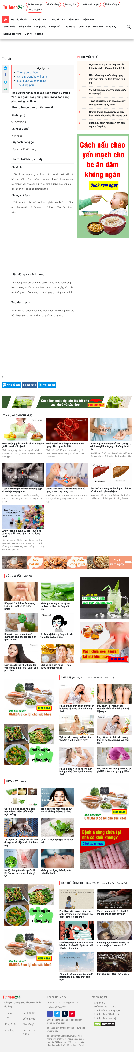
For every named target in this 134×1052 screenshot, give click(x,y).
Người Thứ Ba (108, 883)
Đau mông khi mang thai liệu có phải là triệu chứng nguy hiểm (114, 770)
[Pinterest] (72, 1014)
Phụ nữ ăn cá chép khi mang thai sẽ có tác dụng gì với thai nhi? (113, 740)
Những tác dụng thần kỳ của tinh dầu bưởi (56, 872)
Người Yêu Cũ (92, 883)
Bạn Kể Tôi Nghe (12, 34)
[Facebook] (5, 75)
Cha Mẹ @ (69, 26)
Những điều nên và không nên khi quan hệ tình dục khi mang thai (75, 772)
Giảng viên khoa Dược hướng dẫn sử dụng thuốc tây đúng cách (65, 490)
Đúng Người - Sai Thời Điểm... (113, 974)
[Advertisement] (42, 244)
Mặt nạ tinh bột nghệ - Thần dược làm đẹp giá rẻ (56, 666)
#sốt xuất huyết (91, 4)
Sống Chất (40, 26)
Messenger (49, 384)
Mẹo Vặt (24, 781)
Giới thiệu (99, 1002)
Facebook (30, 384)
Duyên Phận (122, 883)
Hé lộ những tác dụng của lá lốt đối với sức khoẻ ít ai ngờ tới (19, 873)
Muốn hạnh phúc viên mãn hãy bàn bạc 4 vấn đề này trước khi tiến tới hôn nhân (76, 945)
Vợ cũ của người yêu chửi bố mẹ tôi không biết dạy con (112, 912)
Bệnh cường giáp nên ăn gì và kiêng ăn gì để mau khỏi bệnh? (23, 445)
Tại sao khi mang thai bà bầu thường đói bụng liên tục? (75, 739)
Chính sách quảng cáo (107, 1010)
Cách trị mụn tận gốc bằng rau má (57, 841)
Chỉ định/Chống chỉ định (32, 76)
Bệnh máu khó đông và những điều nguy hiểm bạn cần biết (65, 445)
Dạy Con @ (109, 677)
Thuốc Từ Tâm (38, 19)
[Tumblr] (65, 1014)
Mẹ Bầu (80, 677)
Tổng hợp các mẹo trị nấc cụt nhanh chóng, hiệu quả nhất (56, 810)
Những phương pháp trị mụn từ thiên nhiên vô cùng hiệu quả (56, 606)
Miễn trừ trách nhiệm (106, 1006)
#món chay (53, 4)
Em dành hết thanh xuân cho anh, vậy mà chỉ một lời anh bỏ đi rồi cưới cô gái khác (76, 914)
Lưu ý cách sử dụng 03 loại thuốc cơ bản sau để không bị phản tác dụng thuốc (21, 533)
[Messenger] (5, 82)
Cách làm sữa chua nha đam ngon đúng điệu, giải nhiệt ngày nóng (19, 812)
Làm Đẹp (28, 576)
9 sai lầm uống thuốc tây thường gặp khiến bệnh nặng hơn (22, 490)
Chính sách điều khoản (107, 1014)
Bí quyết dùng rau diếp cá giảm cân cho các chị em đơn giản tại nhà (20, 637)
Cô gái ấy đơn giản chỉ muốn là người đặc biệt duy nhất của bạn (76, 977)
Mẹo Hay (98, 26)
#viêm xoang (35, 4)
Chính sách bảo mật (105, 1018)
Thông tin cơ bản (27, 72)
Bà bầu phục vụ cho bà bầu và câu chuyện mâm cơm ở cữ (113, 944)
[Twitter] (57, 1014)
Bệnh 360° (74, 19)
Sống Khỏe (9, 26)
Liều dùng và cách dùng (31, 80)
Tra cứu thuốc (19, 19)
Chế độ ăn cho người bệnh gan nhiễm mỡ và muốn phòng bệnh (110, 490)
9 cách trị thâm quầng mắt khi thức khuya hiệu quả (57, 636)
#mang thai (71, 4)
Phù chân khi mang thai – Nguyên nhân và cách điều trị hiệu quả (113, 709)
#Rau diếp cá (35, 9)
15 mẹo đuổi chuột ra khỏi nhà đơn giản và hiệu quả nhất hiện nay (21, 842)
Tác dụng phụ (25, 85)
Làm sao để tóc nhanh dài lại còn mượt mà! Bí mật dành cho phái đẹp (21, 668)
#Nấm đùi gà (112, 4)
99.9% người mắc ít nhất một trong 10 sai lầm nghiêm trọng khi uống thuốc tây (110, 446)
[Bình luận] (5, 89)
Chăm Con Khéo (94, 677)
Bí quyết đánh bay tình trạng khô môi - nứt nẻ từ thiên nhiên (19, 606)
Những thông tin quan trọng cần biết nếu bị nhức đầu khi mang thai (76, 709)
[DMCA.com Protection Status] (103, 1023)
